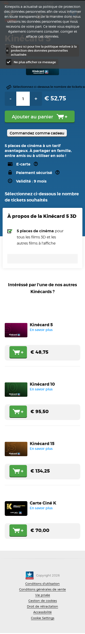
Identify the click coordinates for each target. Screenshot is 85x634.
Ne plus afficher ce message (35, 62)
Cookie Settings (42, 618)
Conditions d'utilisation (42, 583)
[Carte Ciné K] (42, 518)
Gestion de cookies (42, 601)
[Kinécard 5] (42, 340)
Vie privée (42, 595)
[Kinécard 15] (42, 459)
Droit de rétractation (42, 606)
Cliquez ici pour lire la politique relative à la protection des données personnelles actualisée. (44, 51)
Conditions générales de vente (42, 589)
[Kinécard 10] (42, 399)
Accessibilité (42, 612)
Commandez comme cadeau (37, 133)
